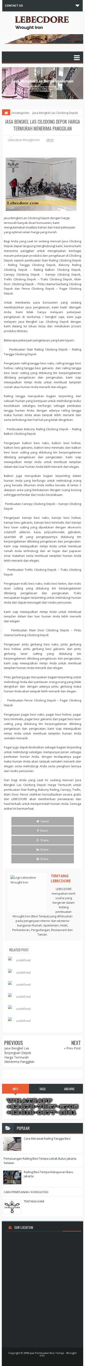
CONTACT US (14, 6)
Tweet (44, 821)
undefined (23, 960)
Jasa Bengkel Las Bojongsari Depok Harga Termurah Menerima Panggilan (19, 1055)
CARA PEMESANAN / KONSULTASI (26, 1192)
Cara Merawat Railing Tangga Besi (47, 1138)
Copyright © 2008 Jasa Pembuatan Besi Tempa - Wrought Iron (42, 1354)
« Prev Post (72, 1048)
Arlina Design (49, 1360)
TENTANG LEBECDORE (61, 878)
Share (44, 831)
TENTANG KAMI (34, 1201)
